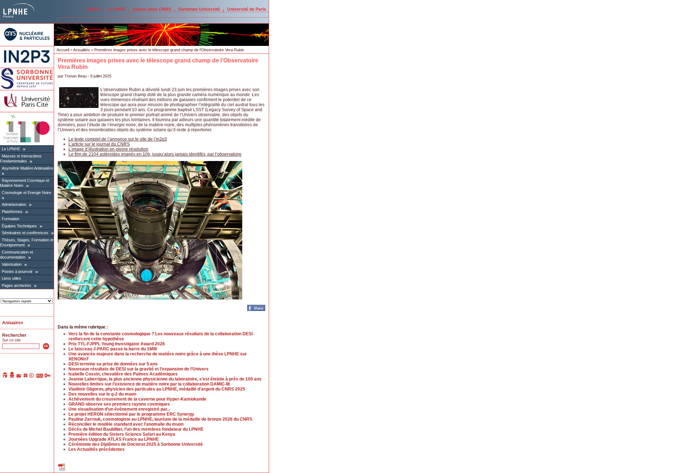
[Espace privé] (47, 376)
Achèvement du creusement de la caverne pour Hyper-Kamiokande (137, 399)
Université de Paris (246, 9)
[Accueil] (5, 376)
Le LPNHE (11, 149)
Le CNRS (116, 9)
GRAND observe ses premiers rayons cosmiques (119, 404)
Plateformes (12, 211)
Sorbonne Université (199, 9)
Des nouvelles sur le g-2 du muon (102, 394)
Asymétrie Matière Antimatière (27, 168)
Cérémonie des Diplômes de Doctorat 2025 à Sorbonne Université (135, 444)
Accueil (63, 50)
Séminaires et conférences (25, 233)
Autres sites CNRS (152, 9)
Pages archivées (16, 285)
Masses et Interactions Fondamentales (21, 158)
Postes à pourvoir (17, 271)
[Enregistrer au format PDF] (62, 469)
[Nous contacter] (19, 376)
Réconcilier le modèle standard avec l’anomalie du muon (125, 424)
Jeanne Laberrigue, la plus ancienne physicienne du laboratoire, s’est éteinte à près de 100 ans (165, 379)
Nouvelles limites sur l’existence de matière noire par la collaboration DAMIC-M (149, 384)
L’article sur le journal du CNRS (99, 144)
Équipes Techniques (19, 226)
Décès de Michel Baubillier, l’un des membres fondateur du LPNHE (136, 429)
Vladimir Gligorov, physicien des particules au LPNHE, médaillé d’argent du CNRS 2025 (156, 389)
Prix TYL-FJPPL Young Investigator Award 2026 (116, 343)
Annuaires (12, 322)
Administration (14, 204)
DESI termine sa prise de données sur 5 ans (113, 363)
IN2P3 (94, 9)
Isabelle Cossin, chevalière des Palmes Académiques (123, 374)
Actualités (81, 50)
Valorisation (12, 264)
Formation (10, 219)
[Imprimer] (12, 376)
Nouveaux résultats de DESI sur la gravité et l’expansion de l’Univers (138, 369)
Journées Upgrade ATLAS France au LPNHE (113, 439)
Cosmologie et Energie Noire (26, 192)
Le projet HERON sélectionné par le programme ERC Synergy (131, 414)
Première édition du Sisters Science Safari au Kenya (121, 434)
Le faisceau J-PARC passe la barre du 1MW (112, 348)
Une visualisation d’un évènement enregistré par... (119, 409)
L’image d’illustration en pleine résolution (108, 149)
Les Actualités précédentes (96, 449)
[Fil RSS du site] (39, 376)
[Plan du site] (25, 376)
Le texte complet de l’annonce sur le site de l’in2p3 (117, 139)
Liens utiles (11, 278)
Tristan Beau (75, 76)
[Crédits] (32, 376)
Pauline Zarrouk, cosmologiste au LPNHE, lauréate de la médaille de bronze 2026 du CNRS (160, 419)
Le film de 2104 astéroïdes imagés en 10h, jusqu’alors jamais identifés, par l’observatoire (155, 154)
